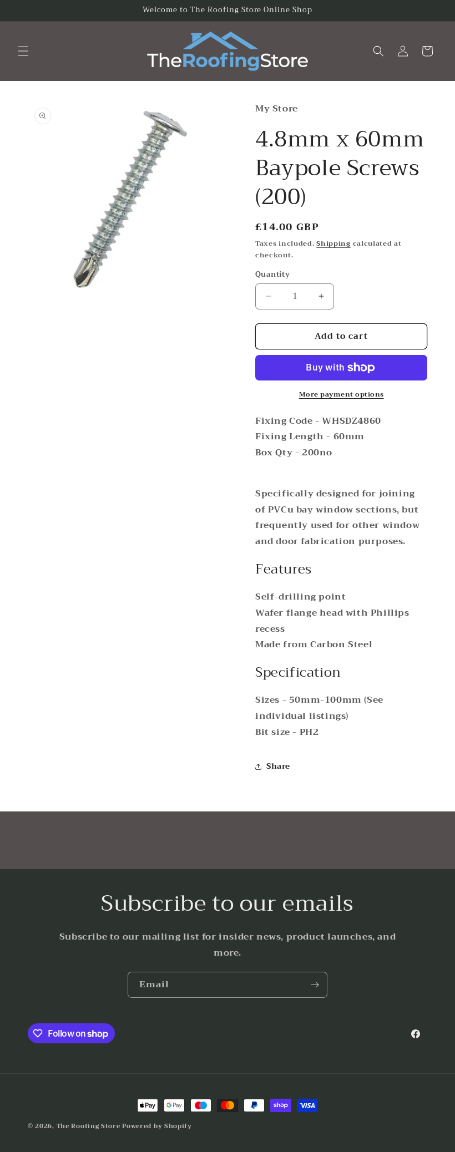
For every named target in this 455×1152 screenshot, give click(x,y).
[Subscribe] (314, 985)
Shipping (333, 243)
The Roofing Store (88, 1126)
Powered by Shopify (157, 1126)
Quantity (272, 274)
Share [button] (278, 766)
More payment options (341, 394)
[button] (23, 51)
